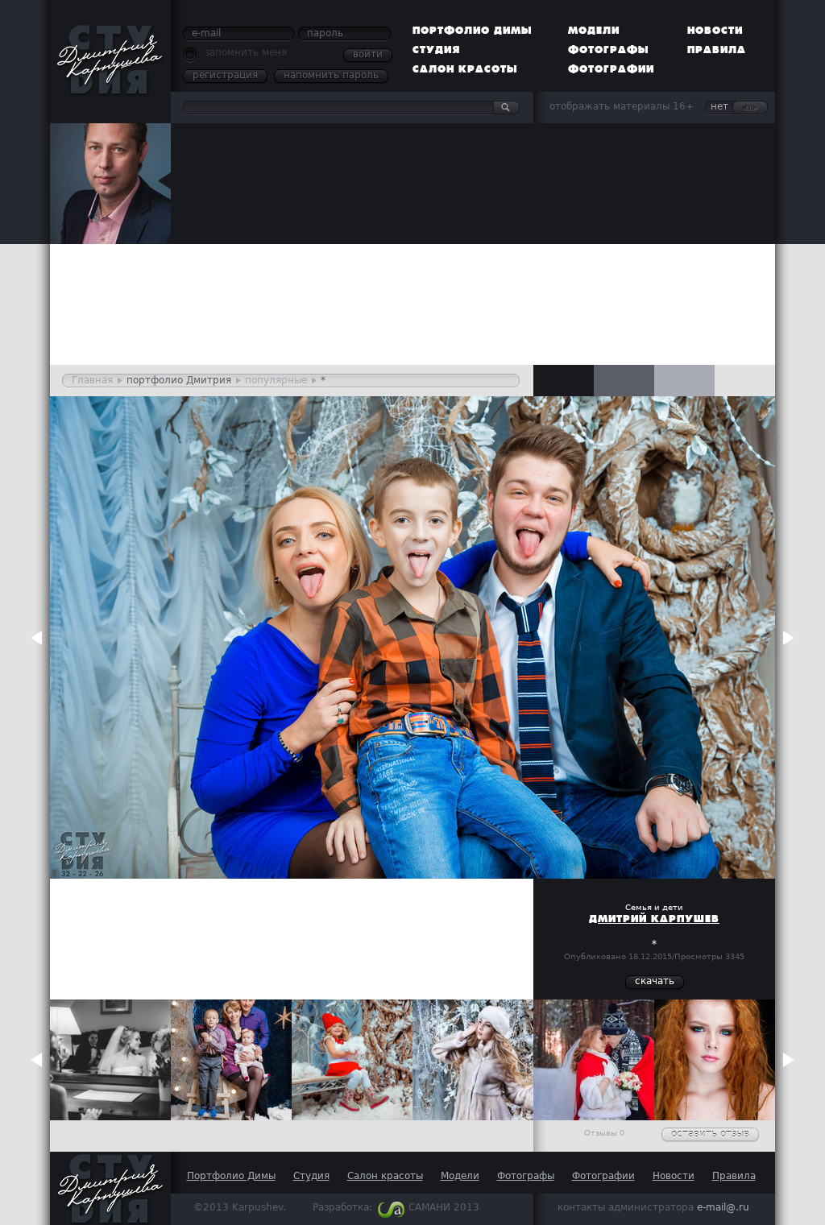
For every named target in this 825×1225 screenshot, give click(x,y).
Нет (719, 106)
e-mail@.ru (723, 1207)
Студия (436, 50)
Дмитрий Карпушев (654, 919)
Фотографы (608, 50)
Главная (92, 380)
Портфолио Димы (472, 30)
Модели (594, 30)
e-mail (206, 33)
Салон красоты (465, 69)
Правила (716, 50)
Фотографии (611, 69)
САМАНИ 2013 (443, 1207)
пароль (325, 33)
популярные (276, 380)
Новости (715, 30)
